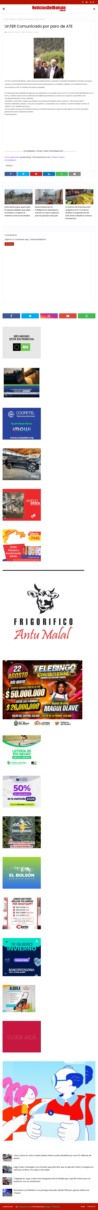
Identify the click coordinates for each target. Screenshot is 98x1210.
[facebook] (83, 2)
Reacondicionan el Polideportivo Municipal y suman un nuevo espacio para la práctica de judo (47, 211)
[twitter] (86, 2)
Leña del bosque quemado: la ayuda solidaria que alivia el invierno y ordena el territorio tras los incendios (18, 211)
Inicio (6, 19)
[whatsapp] (86, 315)
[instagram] (90, 2)
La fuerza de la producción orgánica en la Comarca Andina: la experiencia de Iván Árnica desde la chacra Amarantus (78, 213)
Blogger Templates (52, 1206)
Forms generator (12, 157)
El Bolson (13, 19)
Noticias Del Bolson (13, 32)
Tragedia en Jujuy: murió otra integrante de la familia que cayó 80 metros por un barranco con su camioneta (52, 1180)
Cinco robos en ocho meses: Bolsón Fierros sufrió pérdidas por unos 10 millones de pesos (52, 1157)
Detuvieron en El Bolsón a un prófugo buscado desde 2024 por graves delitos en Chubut (51, 1191)
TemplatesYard (24, 1206)
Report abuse (58, 157)
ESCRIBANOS (10, 160)
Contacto (91, 1206)
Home (83, 1206)
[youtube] (68, 315)
